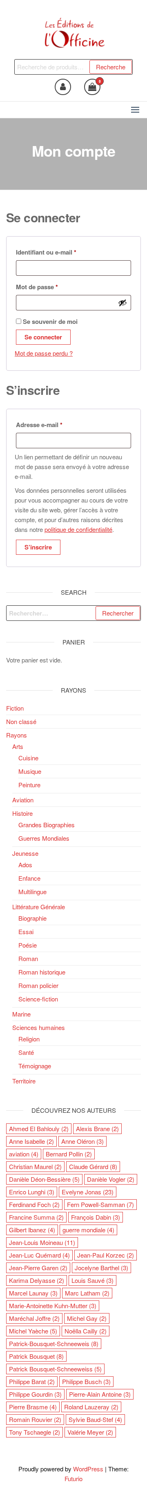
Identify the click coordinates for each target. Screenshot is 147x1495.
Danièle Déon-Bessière (44, 1179)
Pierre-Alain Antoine (100, 1394)
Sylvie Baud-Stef (95, 1419)
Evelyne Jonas (88, 1191)
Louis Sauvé (92, 1280)
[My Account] (63, 87)
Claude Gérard (93, 1166)
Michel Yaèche (33, 1331)
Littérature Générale (38, 906)
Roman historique (41, 972)
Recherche (110, 66)
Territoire (24, 1080)
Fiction (15, 708)
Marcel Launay (33, 1293)
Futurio (73, 1478)
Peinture (29, 784)
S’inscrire (38, 547)
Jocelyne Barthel (101, 1267)
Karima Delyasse (36, 1280)
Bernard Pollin (69, 1153)
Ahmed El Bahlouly (39, 1128)
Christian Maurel (35, 1166)
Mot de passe (52, 286)
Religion (29, 1038)
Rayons (16, 735)
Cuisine (28, 757)
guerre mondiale (88, 1229)
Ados (25, 864)
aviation (23, 1153)
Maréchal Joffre (34, 1318)
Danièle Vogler (110, 1179)
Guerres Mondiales (43, 838)
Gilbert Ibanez (32, 1229)
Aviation (22, 799)
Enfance (29, 878)
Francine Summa (36, 1217)
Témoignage (34, 1065)
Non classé (21, 721)
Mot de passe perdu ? (44, 353)
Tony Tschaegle (34, 1432)
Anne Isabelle (31, 1141)
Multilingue (32, 891)
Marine (21, 1014)
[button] (135, 110)
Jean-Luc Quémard (39, 1255)
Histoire (22, 813)
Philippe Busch (86, 1381)
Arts (17, 746)
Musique (29, 771)
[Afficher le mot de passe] (122, 302)
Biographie (32, 918)
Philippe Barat (32, 1381)
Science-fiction (38, 998)
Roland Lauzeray (91, 1406)
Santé (26, 1052)
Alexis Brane (97, 1128)
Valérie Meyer (90, 1432)
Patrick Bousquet (36, 1356)
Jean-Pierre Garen (38, 1267)
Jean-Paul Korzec (105, 1255)
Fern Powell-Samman (100, 1204)
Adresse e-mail (55, 424)
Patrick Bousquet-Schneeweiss (55, 1368)
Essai (25, 931)
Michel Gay (87, 1318)
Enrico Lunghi (31, 1191)
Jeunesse (25, 853)
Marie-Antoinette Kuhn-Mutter (52, 1305)
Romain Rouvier (35, 1419)
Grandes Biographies (46, 824)
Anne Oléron (82, 1141)
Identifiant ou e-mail (62, 252)
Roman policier (38, 985)
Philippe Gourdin (35, 1394)
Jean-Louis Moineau (42, 1242)
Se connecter (43, 336)
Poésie (27, 945)
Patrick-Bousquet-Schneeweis (53, 1343)
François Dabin (95, 1217)
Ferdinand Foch (34, 1204)
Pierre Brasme (33, 1406)
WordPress (88, 1468)
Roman (28, 958)
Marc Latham (87, 1293)
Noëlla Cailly (86, 1331)
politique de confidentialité (78, 529)
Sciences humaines (38, 1027)
